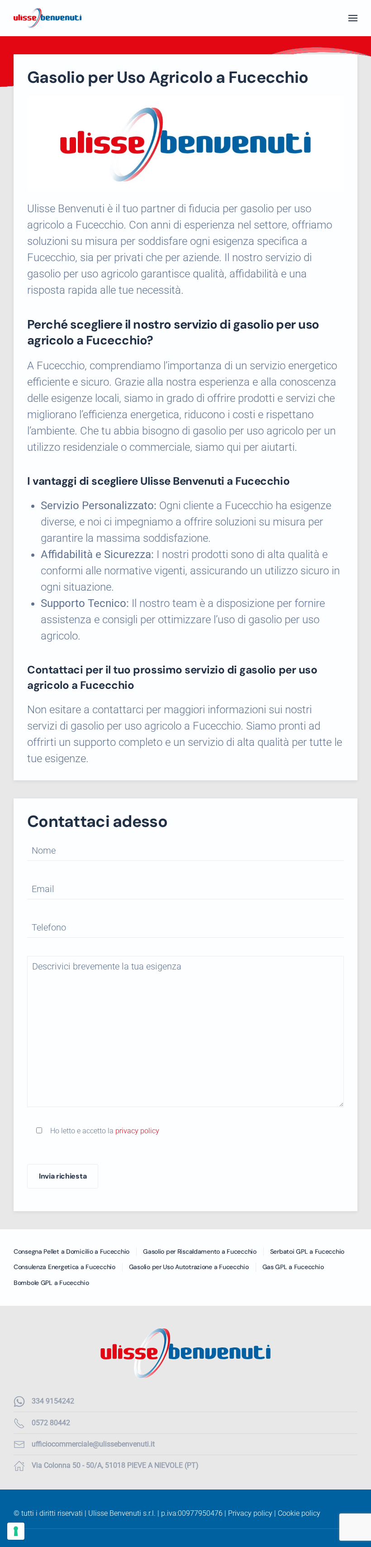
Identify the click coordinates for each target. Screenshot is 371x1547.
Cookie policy (299, 1513)
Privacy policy (250, 1513)
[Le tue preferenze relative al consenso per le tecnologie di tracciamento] (15, 1531)
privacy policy (137, 1131)
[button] (352, 18)
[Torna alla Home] (47, 18)
